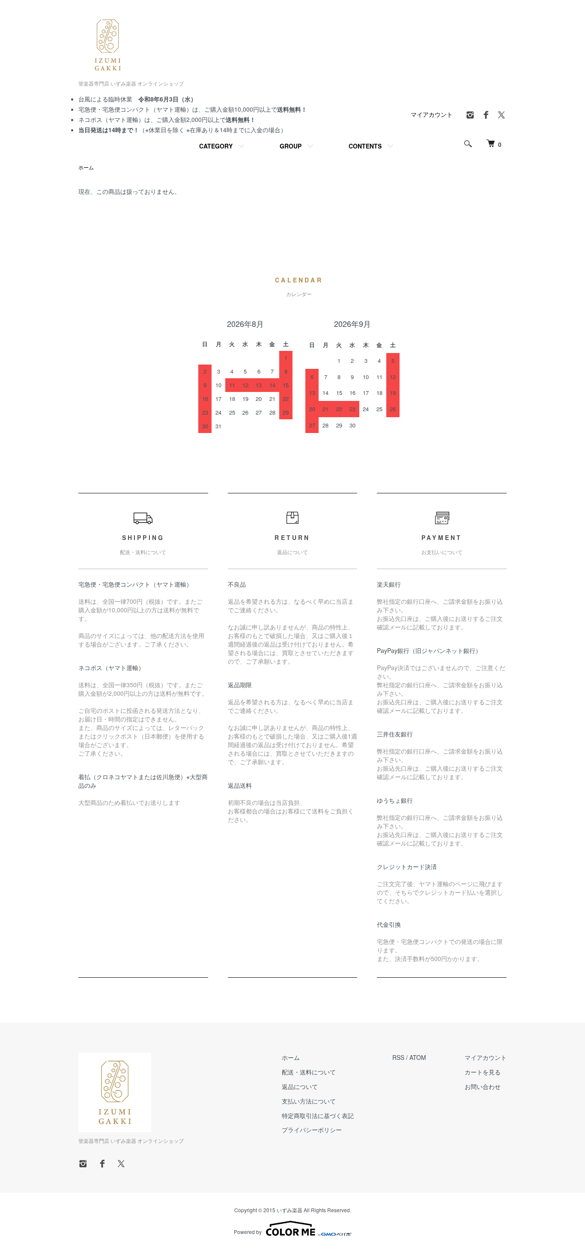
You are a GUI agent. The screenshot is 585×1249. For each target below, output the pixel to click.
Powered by (248, 1231)
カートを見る (483, 1072)
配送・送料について (309, 1072)
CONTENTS (365, 146)
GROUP (290, 146)
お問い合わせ (483, 1086)
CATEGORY (216, 146)
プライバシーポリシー (312, 1129)
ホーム (86, 167)
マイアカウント (432, 114)
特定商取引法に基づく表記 (318, 1115)
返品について (300, 1086)
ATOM (417, 1057)
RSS (398, 1057)
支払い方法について (309, 1101)
